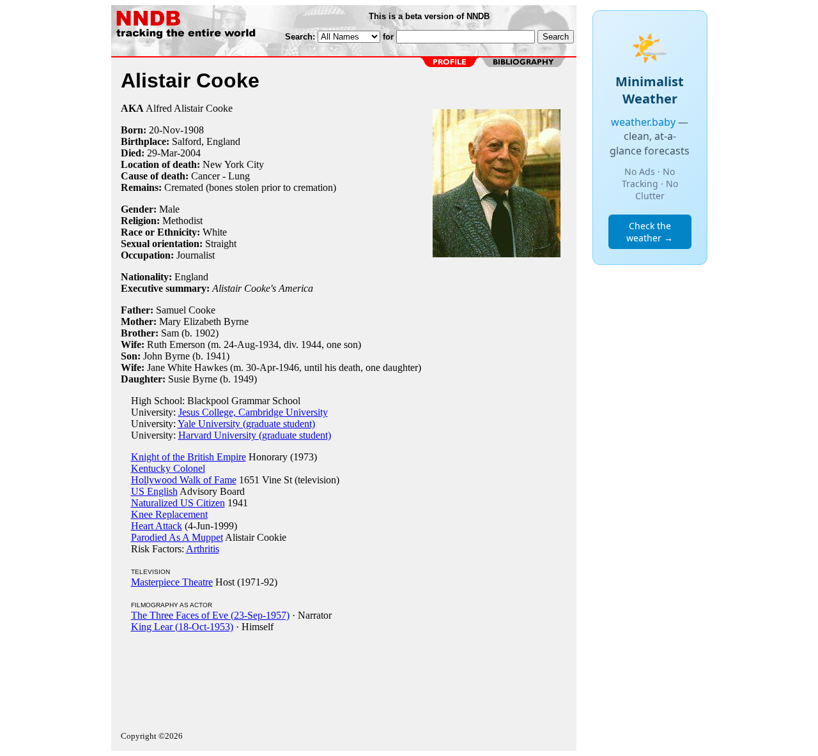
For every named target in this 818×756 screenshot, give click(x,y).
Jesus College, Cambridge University (253, 412)
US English (154, 491)
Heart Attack (156, 525)
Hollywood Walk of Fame (183, 479)
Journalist (195, 255)
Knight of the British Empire (188, 456)
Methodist (182, 220)
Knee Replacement (169, 514)
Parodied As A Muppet (177, 537)
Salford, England (206, 141)
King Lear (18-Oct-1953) (182, 626)
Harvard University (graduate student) (254, 435)
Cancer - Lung (220, 175)
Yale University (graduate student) (246, 423)
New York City (233, 164)
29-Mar (162, 152)
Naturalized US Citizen (178, 502)
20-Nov (164, 130)
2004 (190, 152)
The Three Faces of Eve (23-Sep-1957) (210, 615)
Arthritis (202, 548)
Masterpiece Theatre (172, 582)
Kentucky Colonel (168, 468)
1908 (193, 130)
